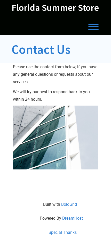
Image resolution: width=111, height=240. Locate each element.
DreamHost (72, 218)
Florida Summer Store (55, 8)
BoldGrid (69, 204)
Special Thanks (63, 232)
